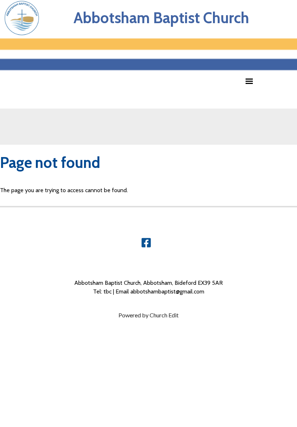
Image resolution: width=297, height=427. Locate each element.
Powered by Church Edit (148, 315)
